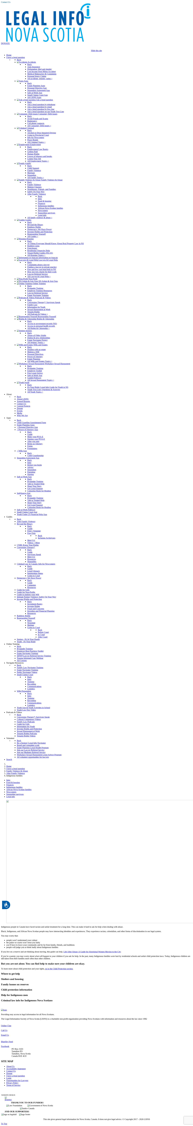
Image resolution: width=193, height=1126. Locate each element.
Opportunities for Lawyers (17, 1080)
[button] (96, 973)
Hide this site (96, 50)
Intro (8, 780)
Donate (9, 1073)
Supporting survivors (15, 794)
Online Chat (6, 1026)
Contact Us (5, 2)
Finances (10, 785)
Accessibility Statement (16, 1069)
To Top (4, 1124)
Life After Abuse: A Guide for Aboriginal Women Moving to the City (92, 952)
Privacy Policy (12, 1083)
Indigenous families (14, 787)
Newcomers (11, 792)
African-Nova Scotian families (19, 789)
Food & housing (13, 782)
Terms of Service (13, 1085)
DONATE (5, 43)
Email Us (5, 1035)
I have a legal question (15, 1076)
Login (8, 1078)
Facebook (5, 1046)
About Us (10, 1066)
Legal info (10, 797)
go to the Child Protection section (59, 969)
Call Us (4, 1030)
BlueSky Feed (7, 1042)
